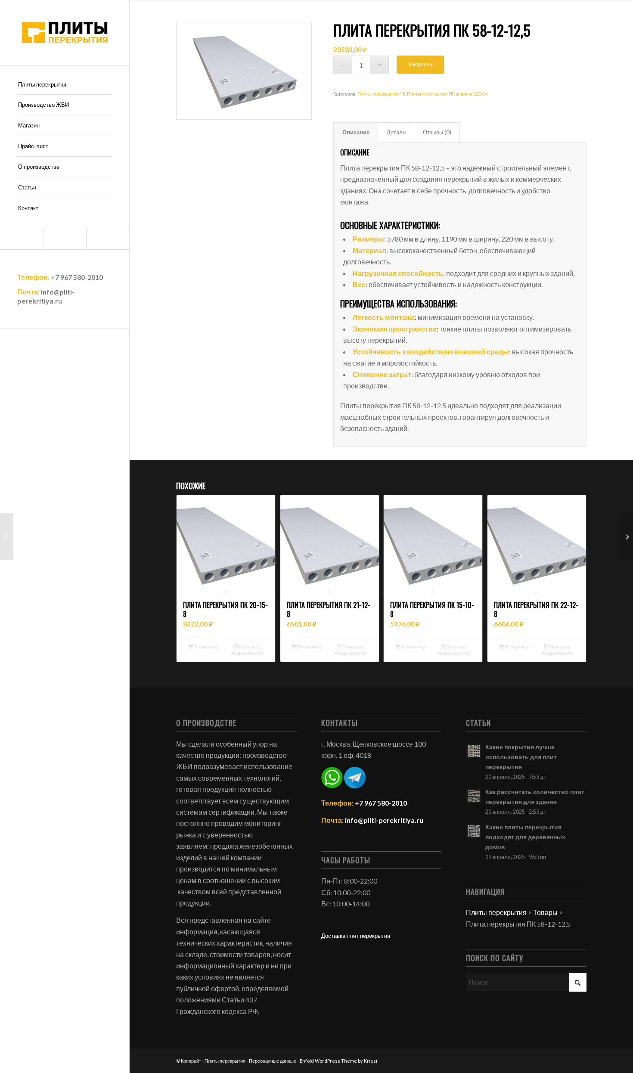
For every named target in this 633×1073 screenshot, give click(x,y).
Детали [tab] (396, 132)
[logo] (64, 32)
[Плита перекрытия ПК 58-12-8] (626, 536)
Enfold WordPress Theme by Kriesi (338, 1061)
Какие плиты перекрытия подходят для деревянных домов (525, 837)
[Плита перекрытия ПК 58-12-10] (6, 536)
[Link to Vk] (107, 238)
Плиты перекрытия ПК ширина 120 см (447, 93)
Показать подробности (247, 650)
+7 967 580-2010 (77, 277)
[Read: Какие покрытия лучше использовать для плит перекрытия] (473, 751)
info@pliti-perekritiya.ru (45, 296)
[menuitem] (64, 84)
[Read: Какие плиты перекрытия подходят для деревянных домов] (473, 831)
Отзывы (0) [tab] (437, 132)
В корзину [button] (205, 646)
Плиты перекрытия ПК (381, 93)
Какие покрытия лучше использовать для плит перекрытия (521, 757)
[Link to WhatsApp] (64, 238)
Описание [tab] (355, 132)
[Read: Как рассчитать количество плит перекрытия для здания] (473, 795)
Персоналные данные (272, 1061)
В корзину (420, 64)
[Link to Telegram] (21, 238)
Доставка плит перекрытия (355, 935)
